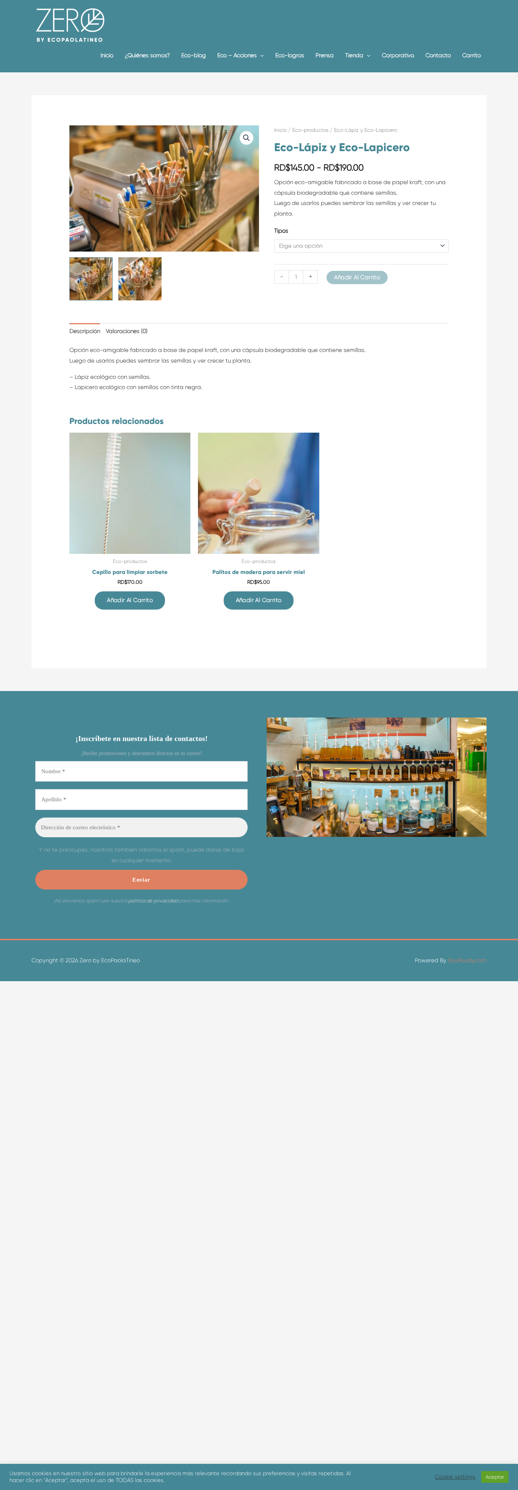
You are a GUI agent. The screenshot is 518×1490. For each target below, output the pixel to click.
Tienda (354, 55)
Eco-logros (289, 55)
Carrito (471, 55)
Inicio (106, 55)
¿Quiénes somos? (147, 55)
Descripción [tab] (84, 331)
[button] (246, 138)
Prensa (325, 55)
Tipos (281, 230)
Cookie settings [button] (455, 1477)
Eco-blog (193, 55)
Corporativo (398, 55)
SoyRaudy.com (466, 960)
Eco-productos (310, 130)
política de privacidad (153, 901)
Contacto (438, 55)
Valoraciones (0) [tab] (127, 331)
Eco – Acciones (237, 55)
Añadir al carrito (357, 277)
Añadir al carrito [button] (130, 600)
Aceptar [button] (495, 1477)
